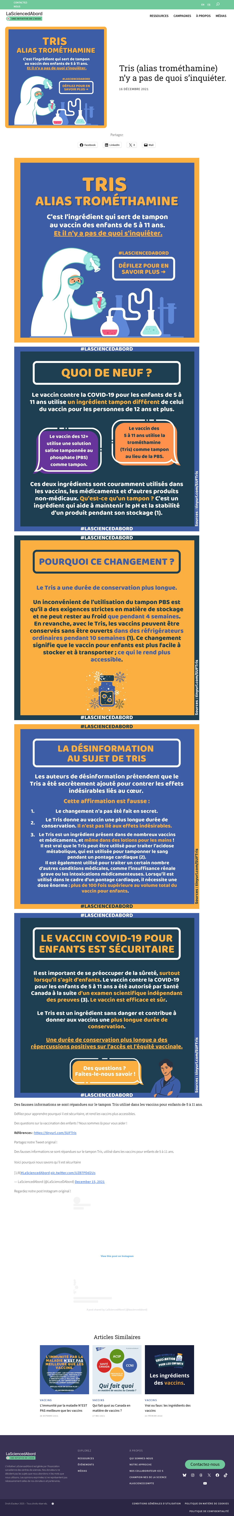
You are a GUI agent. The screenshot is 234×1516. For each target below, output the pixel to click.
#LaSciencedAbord (35, 1172)
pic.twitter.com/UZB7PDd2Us (73, 1172)
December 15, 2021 (90, 1181)
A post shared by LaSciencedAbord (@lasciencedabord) (117, 1309)
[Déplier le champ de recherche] (217, 4)
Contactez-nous (205, 1464)
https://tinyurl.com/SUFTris (55, 1132)
